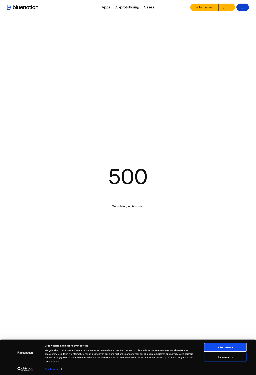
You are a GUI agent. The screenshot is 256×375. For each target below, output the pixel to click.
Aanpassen (223, 357)
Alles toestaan (225, 347)
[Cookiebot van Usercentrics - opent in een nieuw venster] (25, 369)
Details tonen (52, 369)
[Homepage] (23, 7)
